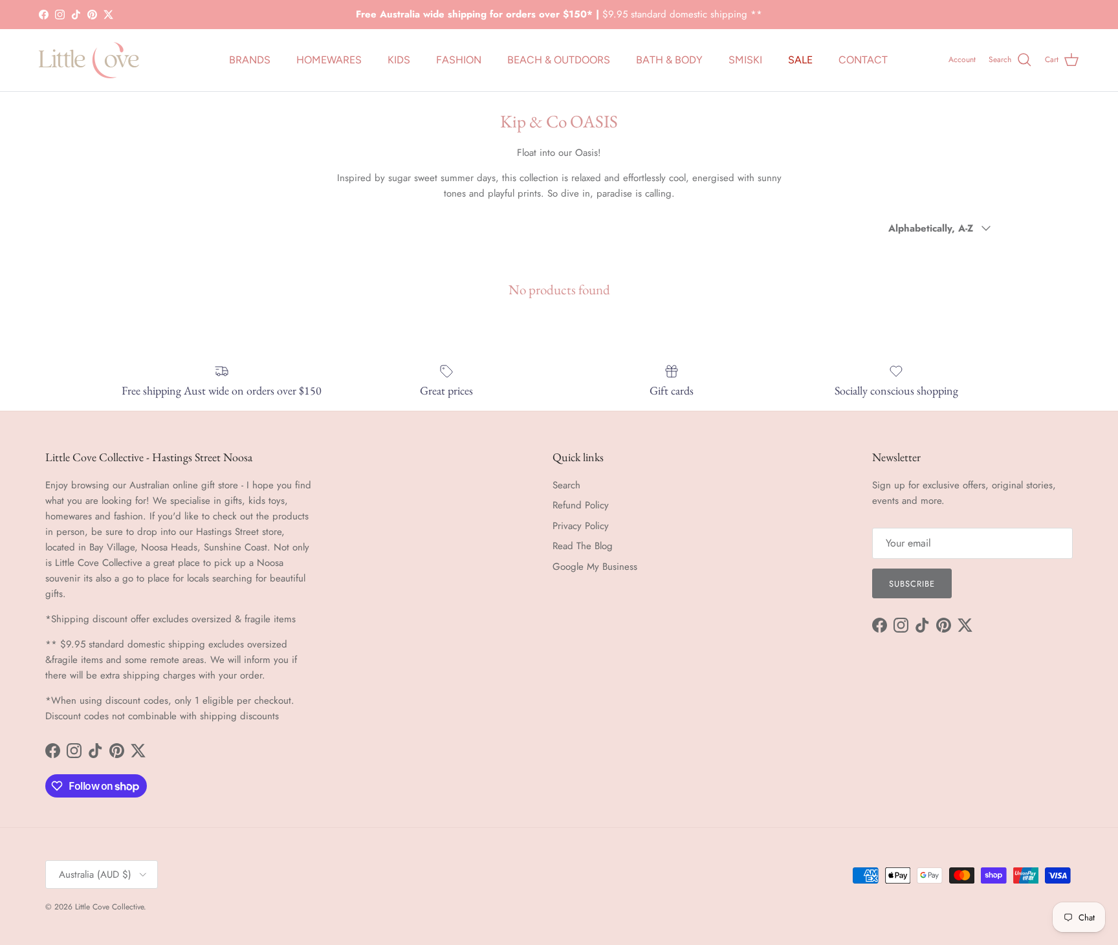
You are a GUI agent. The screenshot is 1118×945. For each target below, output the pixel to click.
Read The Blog (583, 546)
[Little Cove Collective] (89, 60)
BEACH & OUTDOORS (558, 60)
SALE (800, 60)
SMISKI (745, 60)
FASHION (458, 60)
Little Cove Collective (109, 907)
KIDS (399, 60)
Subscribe (912, 584)
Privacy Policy (581, 526)
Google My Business (595, 566)
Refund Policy (581, 505)
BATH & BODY (669, 60)
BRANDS (249, 60)
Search (566, 485)
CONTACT (863, 60)
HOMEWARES (329, 60)
